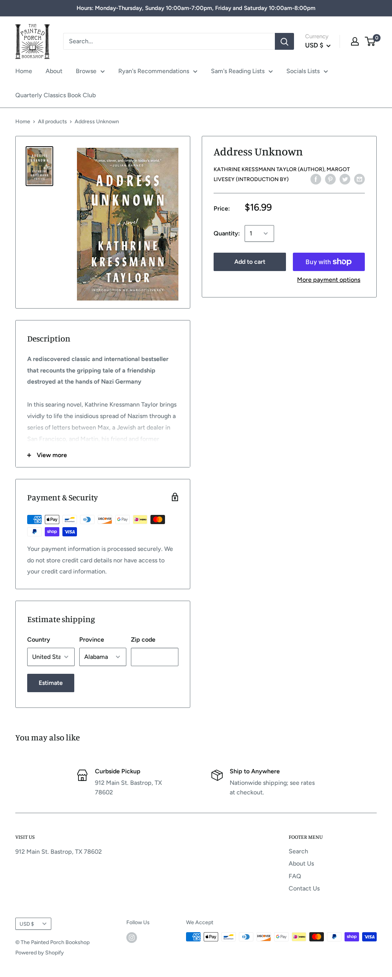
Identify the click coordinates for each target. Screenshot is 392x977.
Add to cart (249, 261)
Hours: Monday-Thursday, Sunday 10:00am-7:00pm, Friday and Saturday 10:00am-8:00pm (196, 8)
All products (52, 121)
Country (38, 639)
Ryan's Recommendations (153, 71)
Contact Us (304, 888)
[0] (370, 41)
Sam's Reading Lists (238, 71)
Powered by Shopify (39, 952)
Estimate (51, 682)
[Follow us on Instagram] (131, 937)
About (54, 71)
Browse (86, 71)
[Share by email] (359, 179)
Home (23, 71)
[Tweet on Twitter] (345, 179)
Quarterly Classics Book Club (55, 95)
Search (298, 851)
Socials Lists (303, 71)
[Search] (284, 41)
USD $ (27, 924)
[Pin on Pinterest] (330, 179)
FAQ (295, 876)
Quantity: (227, 233)
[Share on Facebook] (315, 179)
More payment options (328, 279)
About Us (301, 863)
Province (91, 639)
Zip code (143, 639)
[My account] (355, 41)
